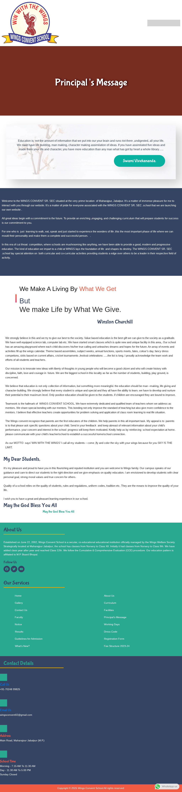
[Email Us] (3, 702)
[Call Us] (3, 677)
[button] (163, 23)
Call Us (4, 684)
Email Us (5, 710)
